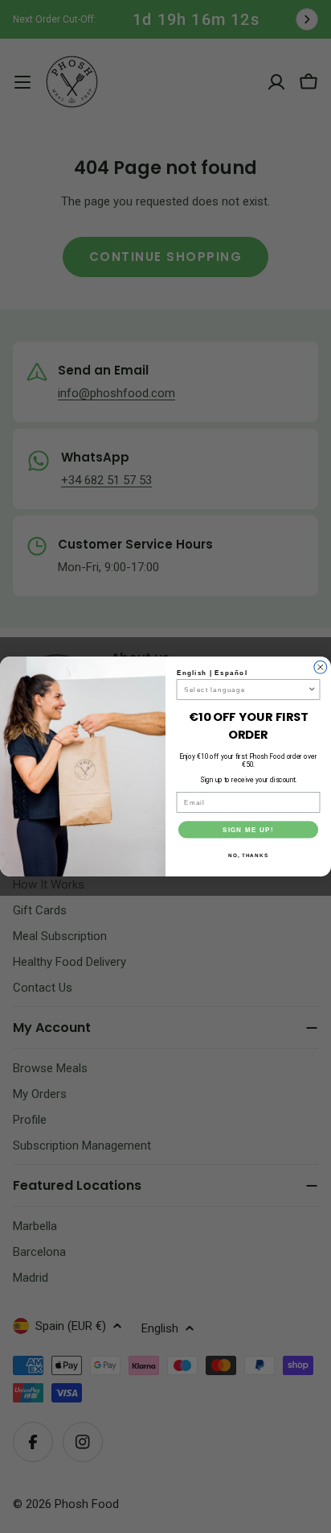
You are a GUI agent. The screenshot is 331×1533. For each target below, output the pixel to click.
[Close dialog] (320, 667)
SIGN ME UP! (248, 829)
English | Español (212, 673)
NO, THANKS (248, 855)
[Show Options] (312, 689)
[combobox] (246, 689)
